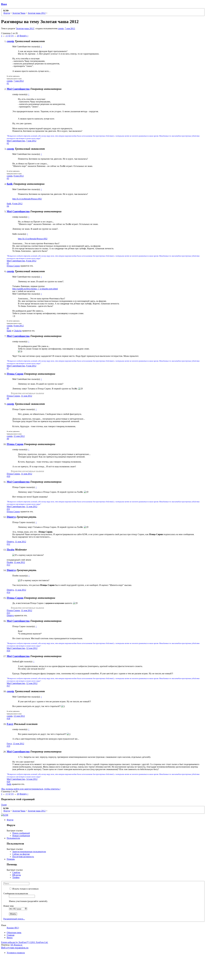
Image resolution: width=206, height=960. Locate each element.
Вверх (10, 937)
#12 (8, 544)
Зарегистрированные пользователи (29, 851)
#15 (8, 613)
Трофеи (15, 877)
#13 (8, 565)
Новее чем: (8, 906)
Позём (10, 549)
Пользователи (13, 838)
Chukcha (18, 331)
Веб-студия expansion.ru (14, 947)
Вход (4, 4)
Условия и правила (16, 952)
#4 (8, 206)
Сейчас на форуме (21, 854)
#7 (8, 368)
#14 (8, 592)
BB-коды (16, 875)
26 (18, 36)
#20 (8, 781)
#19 (8, 746)
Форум (10, 820)
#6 (8, 328)
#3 (8, 178)
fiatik (10, 183)
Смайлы (16, 872)
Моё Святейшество (18, 88)
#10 (8, 476)
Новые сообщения (21, 835)
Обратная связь (14, 932)
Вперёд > (24, 36)
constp (61, 28)
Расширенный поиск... (14, 919)
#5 (8, 263)
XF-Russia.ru (16, 945)
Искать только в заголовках (25, 889)
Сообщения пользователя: (15, 893)
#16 (8, 651)
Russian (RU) (13, 928)
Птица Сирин (13, 266)
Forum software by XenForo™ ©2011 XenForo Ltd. (24, 942)
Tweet (4, 804)
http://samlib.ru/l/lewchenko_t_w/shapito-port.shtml (35, 289)
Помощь (11, 859)
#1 (8, 83)
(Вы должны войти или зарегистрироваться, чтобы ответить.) (30, 789)
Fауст (10, 724)
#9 (8, 438)
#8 (8, 398)
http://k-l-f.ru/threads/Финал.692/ (27, 199)
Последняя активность (23, 856)
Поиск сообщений (21, 833)
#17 (8, 686)
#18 (8, 718)
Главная (10, 935)
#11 (8, 509)
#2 (8, 143)
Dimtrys (11, 516)
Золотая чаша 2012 (25, 28)
